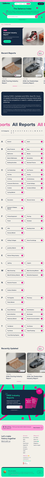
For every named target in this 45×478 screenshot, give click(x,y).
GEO (24, 453)
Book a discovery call (27, 460)
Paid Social (25, 443)
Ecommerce (26, 437)
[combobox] (22, 16)
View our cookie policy (14, 474)
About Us (36, 439)
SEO (24, 439)
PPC (24, 441)
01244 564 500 (26, 459)
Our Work (36, 437)
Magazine (36, 443)
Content (25, 447)
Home (2, 24)
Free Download (7, 41)
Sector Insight (37, 445)
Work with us (5, 441)
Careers (36, 441)
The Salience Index (7, 24)
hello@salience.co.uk (27, 457)
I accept (39, 472)
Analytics (25, 449)
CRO (24, 451)
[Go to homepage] (5, 3)
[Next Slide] (42, 68)
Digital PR (25, 445)
